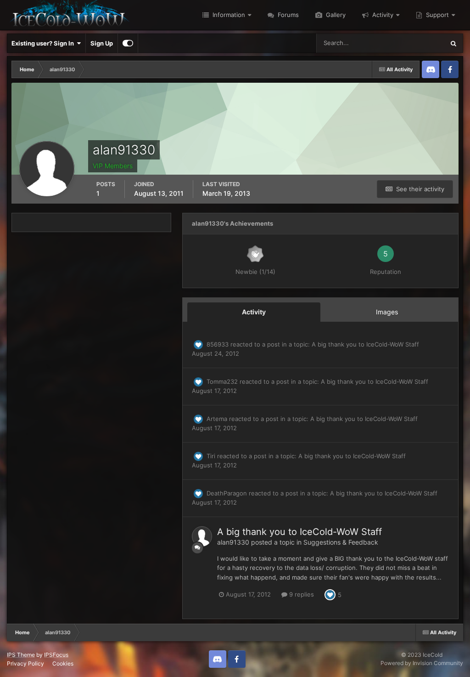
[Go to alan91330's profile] (202, 536)
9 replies (300, 594)
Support (436, 14)
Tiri (211, 456)
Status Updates (411, 43)
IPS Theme (21, 654)
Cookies (62, 663)
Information (228, 14)
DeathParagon (227, 493)
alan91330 (233, 542)
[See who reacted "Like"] (330, 594)
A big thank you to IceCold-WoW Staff (365, 344)
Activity (381, 14)
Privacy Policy (25, 663)
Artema (217, 418)
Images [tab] (387, 312)
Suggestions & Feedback (340, 542)
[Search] (453, 43)
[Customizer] (128, 43)
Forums (287, 14)
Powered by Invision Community (421, 663)
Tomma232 (222, 381)
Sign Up (101, 43)
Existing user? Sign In (44, 43)
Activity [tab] (254, 312)
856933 (218, 344)
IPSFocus (56, 654)
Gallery (335, 14)
